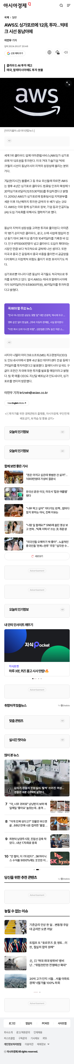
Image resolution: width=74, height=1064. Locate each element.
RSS (45, 1038)
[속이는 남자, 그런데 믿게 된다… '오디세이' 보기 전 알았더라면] (15, 933)
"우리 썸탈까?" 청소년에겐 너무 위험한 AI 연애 (48, 981)
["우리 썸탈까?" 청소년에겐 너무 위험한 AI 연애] (15, 987)
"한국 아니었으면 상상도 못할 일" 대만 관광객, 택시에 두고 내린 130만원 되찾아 (37, 315)
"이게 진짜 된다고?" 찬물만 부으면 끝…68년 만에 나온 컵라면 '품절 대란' (28, 825)
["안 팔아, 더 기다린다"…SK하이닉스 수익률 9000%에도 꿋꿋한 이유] (60, 864)
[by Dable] (64, 879)
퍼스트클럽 (9, 1038)
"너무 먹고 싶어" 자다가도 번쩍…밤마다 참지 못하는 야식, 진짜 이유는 (47, 510)
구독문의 (22, 1038)
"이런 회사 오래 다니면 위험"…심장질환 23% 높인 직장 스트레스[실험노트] (37, 329)
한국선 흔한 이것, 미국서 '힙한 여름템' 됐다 (47, 493)
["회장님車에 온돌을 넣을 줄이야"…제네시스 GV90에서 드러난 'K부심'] (15, 951)
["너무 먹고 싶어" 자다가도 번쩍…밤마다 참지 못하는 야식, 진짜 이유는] (13, 516)
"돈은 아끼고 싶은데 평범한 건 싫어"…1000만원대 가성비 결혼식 (46, 477)
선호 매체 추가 (17, 53)
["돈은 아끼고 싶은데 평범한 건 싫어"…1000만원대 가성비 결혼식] (13, 482)
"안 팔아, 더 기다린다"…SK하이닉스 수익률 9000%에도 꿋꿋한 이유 (28, 860)
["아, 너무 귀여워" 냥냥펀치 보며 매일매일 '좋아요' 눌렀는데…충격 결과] (60, 812)
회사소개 (8, 1032)
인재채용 (38, 1032)
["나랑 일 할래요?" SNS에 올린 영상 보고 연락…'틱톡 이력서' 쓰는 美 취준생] (13, 533)
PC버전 (45, 1023)
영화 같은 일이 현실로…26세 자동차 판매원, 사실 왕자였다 (35, 322)
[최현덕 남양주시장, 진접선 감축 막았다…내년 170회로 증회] (60, 847)
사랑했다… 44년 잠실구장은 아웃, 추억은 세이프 (47, 963)
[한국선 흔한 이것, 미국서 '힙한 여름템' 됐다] (13, 499)
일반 (14, 17)
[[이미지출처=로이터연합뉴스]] (37, 102)
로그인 (12, 1023)
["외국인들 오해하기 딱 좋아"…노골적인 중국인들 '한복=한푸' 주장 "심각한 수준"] (13, 549)
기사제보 (35, 1038)
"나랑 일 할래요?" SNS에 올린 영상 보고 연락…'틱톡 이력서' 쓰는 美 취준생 (47, 527)
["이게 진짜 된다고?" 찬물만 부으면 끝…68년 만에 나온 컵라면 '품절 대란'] (60, 829)
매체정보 (41, 1044)
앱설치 (29, 1023)
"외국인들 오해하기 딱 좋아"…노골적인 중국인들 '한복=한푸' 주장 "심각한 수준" (47, 544)
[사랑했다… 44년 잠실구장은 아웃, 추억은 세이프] (15, 969)
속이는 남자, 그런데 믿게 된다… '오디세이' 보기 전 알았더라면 (48, 927)
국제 (6, 17)
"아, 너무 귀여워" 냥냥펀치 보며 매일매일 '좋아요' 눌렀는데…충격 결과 (28, 808)
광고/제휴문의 (23, 1032)
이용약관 (29, 1044)
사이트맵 (62, 1023)
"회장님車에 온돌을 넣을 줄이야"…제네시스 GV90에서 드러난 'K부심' (48, 945)
